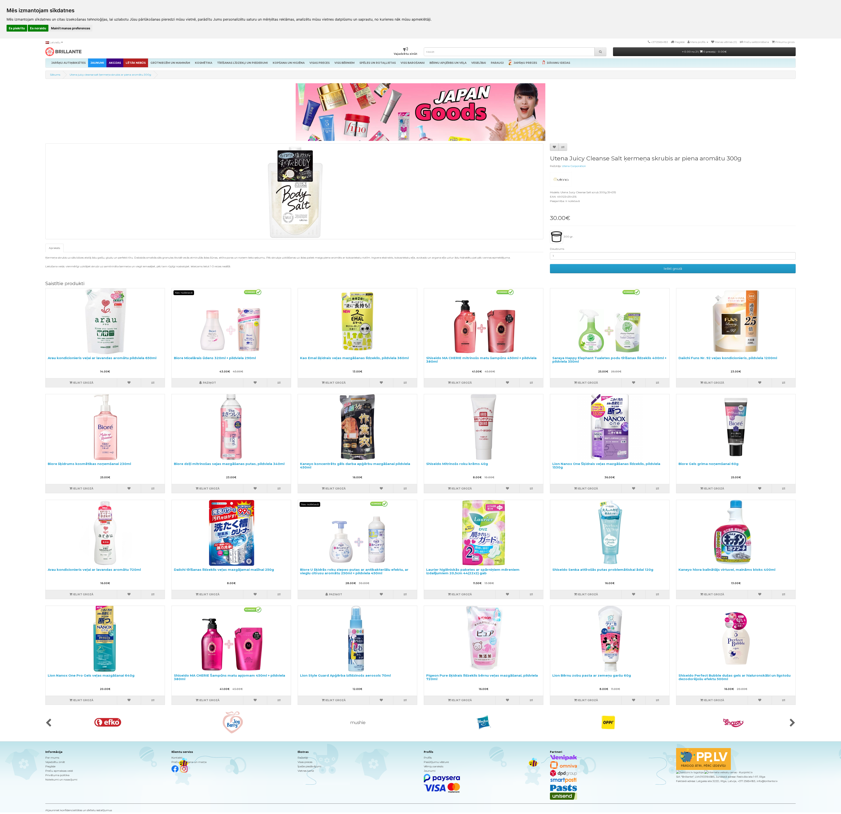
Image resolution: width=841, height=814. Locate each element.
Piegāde (50, 766)
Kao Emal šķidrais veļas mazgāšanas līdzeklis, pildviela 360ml (354, 358)
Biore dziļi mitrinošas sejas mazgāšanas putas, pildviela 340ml (229, 464)
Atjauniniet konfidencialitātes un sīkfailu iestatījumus (78, 810)
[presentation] (48, 723)
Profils (428, 757)
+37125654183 (659, 42)
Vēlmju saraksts (433, 766)
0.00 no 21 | (705, 51)
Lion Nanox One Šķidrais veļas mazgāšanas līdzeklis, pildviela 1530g (606, 466)
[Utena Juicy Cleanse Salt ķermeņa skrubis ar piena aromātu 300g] (294, 191)
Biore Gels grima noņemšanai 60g (708, 464)
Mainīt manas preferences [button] (70, 28)
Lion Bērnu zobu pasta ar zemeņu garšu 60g (591, 675)
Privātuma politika (57, 775)
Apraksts (54, 248)
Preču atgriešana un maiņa (189, 762)
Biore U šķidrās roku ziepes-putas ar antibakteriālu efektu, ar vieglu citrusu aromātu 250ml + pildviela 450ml (354, 571)
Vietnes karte (306, 770)
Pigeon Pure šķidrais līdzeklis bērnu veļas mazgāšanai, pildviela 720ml (482, 677)
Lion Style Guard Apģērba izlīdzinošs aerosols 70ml (345, 675)
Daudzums (557, 248)
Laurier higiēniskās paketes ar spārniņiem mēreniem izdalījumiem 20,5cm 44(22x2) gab (472, 571)
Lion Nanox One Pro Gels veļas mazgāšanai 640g (91, 675)
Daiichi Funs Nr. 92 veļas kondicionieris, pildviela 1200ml (727, 358)
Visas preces (305, 762)
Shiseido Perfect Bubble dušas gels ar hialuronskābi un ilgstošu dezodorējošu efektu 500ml (734, 677)
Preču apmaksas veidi (59, 770)
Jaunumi (429, 770)
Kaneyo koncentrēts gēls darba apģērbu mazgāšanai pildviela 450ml (355, 466)
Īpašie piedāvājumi (309, 766)
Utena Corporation (574, 166)
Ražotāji (303, 757)
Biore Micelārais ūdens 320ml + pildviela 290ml (215, 358)
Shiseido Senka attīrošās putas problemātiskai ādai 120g (602, 569)
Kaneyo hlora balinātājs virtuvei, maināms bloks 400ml (726, 569)
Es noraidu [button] (38, 28)
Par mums (52, 757)
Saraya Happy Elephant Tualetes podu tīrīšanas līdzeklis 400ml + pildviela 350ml (609, 360)
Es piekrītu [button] (17, 28)
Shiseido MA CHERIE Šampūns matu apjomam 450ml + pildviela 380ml (229, 677)
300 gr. (568, 236)
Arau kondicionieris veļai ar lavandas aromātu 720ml (94, 569)
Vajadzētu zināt (55, 762)
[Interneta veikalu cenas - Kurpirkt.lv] (728, 772)
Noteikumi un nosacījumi (61, 779)
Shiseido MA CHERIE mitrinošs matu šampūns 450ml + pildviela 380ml (481, 360)
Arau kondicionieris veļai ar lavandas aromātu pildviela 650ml (102, 358)
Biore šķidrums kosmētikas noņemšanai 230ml (89, 464)
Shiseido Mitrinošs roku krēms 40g (457, 464)
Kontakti (176, 757)
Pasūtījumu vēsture (436, 762)
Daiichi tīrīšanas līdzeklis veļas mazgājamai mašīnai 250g (224, 569)
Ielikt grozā (673, 268)
